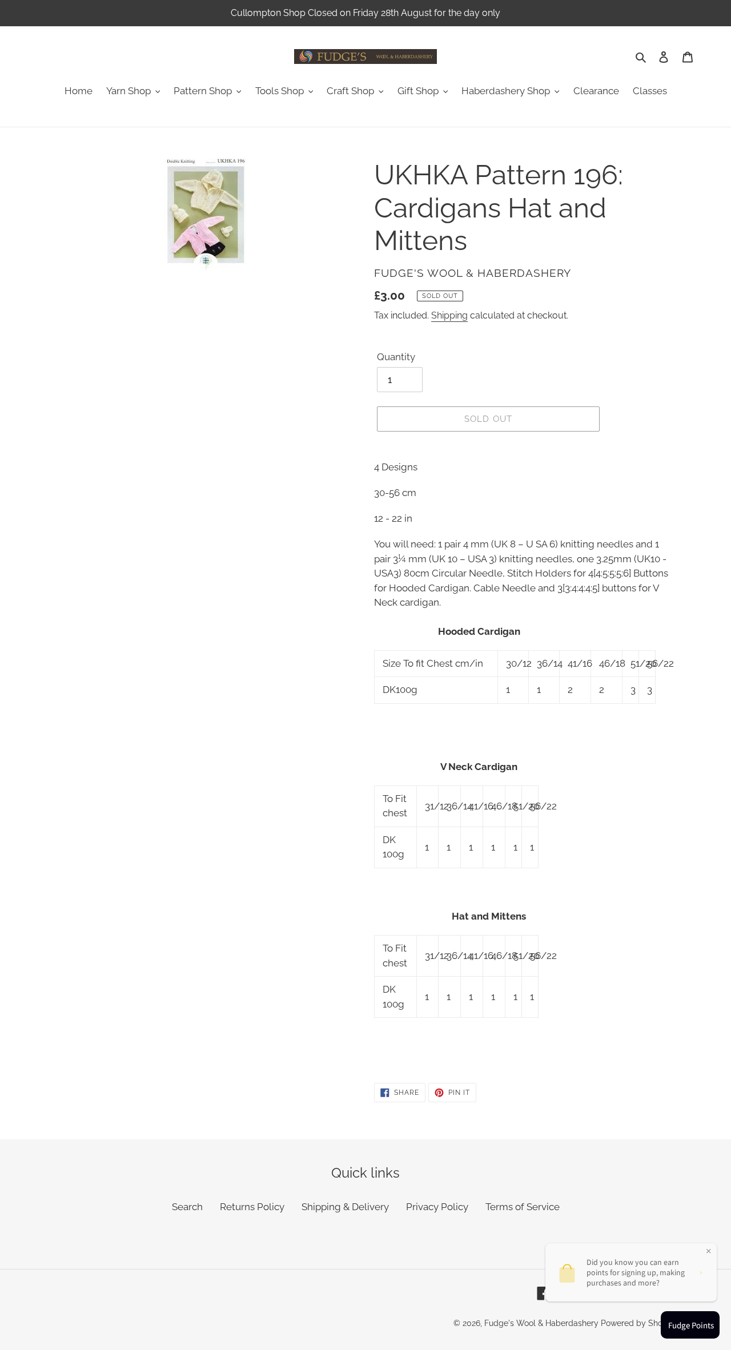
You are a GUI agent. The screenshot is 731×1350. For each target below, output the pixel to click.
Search (187, 1206)
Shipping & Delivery (345, 1206)
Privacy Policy (437, 1206)
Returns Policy (252, 1206)
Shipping (449, 315)
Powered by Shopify (639, 1323)
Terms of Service (522, 1206)
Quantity (396, 356)
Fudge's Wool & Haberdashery (541, 1323)
